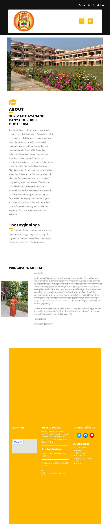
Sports (79, 461)
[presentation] (15, 60)
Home (78, 463)
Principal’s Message (84, 458)
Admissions (81, 448)
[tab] (82, 21)
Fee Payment (81, 453)
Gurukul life (80, 456)
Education (80, 450)
